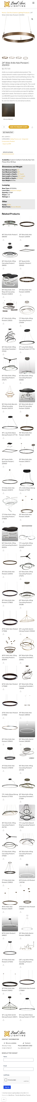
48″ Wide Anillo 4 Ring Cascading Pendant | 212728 (9, 825)
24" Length (21, 176)
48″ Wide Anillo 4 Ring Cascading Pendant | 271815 (26, 854)
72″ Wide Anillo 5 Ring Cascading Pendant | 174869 (9, 517)
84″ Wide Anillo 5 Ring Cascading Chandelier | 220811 (26, 657)
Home (4, 12)
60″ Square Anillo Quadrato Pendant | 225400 (8, 461)
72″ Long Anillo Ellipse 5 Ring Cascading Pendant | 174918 (27, 825)
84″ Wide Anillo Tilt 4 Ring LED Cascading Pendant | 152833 (8, 292)
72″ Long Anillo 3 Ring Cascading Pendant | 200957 (26, 545)
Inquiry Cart (9, 132)
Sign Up (7, 1087)
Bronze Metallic (16, 207)
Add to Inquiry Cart (18, 127)
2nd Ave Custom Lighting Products (18, 12)
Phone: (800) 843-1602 (25, 1045)
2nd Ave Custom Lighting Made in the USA (14, 1093)
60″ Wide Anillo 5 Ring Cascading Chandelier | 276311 (9, 349)
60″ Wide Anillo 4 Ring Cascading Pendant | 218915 (9, 263)
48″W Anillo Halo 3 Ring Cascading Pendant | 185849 (9, 657)
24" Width (20, 178)
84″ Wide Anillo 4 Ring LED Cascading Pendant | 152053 (9, 545)
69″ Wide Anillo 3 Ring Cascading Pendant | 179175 (9, 378)
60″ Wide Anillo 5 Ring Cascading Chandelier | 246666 (26, 686)
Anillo (9, 205)
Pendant (12, 141)
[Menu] (33, 3)
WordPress (11, 1095)
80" (19, 172)
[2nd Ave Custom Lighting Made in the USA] (15, 3)
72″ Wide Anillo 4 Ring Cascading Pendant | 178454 (26, 320)
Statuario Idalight (15, 190)
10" (18, 170)
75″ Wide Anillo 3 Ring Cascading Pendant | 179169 (9, 854)
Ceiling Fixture (14, 139)
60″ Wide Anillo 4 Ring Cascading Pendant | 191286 (26, 602)
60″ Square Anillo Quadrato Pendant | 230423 (25, 263)
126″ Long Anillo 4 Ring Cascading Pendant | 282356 (26, 962)
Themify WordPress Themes (22, 1095)
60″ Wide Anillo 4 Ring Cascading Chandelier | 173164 (26, 796)
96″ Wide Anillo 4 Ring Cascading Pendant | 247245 (26, 768)
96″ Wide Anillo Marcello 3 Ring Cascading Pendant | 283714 (9, 406)
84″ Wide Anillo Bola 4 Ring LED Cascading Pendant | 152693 (26, 406)
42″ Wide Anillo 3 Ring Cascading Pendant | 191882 (26, 378)
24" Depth (20, 174)
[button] (32, 19)
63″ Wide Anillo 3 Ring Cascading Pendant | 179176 (26, 574)
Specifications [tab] (8, 152)
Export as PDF (7, 144)
